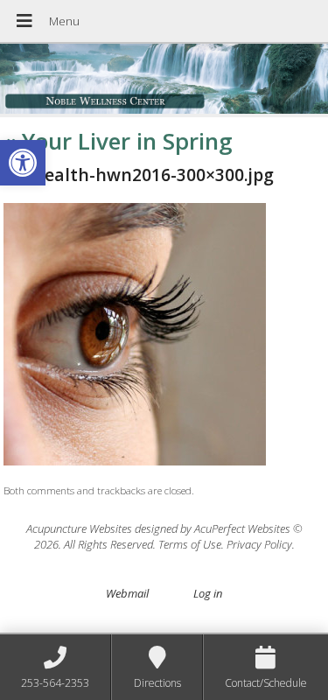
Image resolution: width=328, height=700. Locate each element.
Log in (207, 593)
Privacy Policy (259, 544)
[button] (22, 163)
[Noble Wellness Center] (164, 80)
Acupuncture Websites (79, 528)
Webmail (127, 593)
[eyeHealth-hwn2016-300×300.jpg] (134, 461)
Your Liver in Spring (118, 141)
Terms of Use (189, 544)
